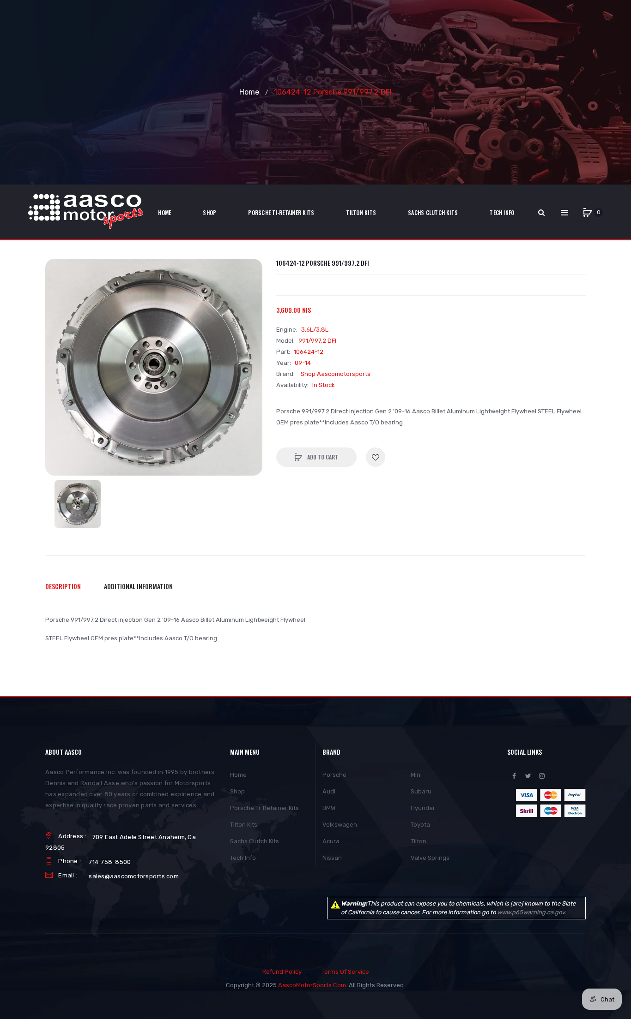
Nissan (332, 857)
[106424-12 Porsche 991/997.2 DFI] (78, 504)
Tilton (418, 841)
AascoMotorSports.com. (312, 985)
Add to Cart (322, 457)
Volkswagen (339, 824)
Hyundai (422, 807)
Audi (328, 791)
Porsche (334, 774)
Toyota (420, 824)
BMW (328, 807)
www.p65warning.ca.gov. (531, 912)
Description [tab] (63, 586)
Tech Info (243, 857)
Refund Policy (282, 971)
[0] (587, 212)
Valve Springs (430, 857)
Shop (237, 791)
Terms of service (345, 971)
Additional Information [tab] (138, 586)
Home (249, 92)
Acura (331, 841)
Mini (416, 774)
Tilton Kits (243, 824)
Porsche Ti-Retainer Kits (264, 807)
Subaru (421, 791)
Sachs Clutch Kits (254, 841)
